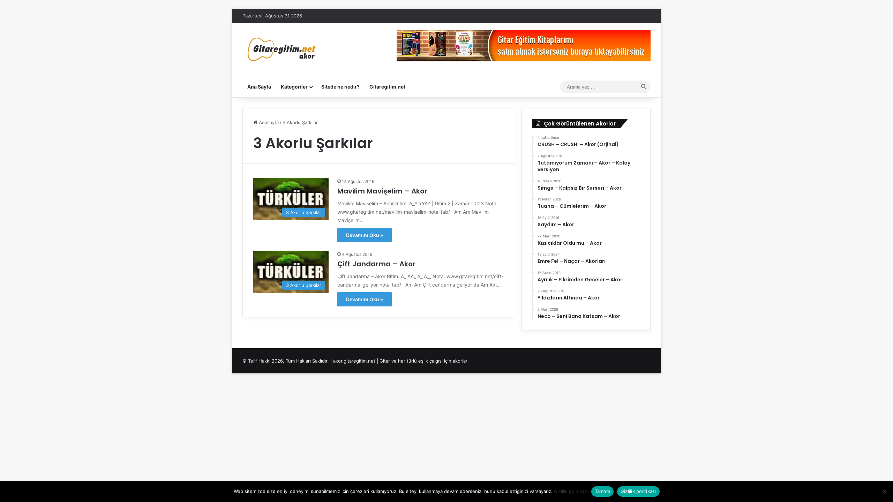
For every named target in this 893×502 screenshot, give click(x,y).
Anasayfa (268, 122)
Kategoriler (294, 87)
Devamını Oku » (364, 235)
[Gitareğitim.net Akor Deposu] (282, 49)
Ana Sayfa (259, 87)
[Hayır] (884, 491)
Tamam (602, 491)
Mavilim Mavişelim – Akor (382, 191)
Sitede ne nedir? (340, 87)
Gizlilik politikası (571, 491)
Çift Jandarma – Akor (376, 264)
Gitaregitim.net (387, 87)
